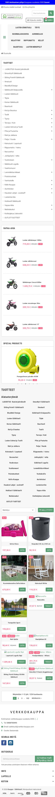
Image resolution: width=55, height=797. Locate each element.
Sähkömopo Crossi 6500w (32, 282)
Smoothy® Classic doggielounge (41, 672)
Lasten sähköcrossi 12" (31, 324)
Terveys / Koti (41, 435)
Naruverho (41, 600)
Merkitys (6, 510)
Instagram (10, 742)
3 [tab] (25, 384)
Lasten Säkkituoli (13, 418)
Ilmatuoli (41, 407)
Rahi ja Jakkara (14, 446)
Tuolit (41, 429)
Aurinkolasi (41, 479)
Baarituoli (41, 424)
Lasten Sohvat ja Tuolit (13, 441)
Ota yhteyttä (29, 7)
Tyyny (14, 435)
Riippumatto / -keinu (41, 452)
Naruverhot (13, 457)
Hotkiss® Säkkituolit (14, 490)
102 (27, 698)
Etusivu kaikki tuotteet (12, 7)
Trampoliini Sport (14, 623)
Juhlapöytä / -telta (41, 457)
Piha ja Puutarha (41, 441)
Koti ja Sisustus (14, 429)
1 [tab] (18, 384)
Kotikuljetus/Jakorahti (41, 496)
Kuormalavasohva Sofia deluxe (14, 583)
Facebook (3, 742)
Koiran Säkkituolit (14, 424)
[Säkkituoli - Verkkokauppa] (11, 16)
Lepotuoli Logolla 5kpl (14, 656)
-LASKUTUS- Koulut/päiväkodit (14, 402)
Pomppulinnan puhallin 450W (27, 376)
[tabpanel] (27, 365)
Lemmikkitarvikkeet (41, 468)
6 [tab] (37, 384)
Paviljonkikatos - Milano (41, 656)
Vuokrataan (13, 463)
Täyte (41, 418)
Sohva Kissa (14, 544)
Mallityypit (46, 510)
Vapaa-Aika (41, 490)
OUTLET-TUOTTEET (13, 501)
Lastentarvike (41, 485)
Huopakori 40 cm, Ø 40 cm (41, 544)
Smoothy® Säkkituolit (41, 402)
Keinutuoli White (41, 583)
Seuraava (37, 698)
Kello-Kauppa (14, 479)
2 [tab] (21, 384)
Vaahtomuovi (14, 468)
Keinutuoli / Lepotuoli (13, 452)
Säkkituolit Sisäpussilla (41, 413)
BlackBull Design (13, 413)
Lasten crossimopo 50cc (31, 303)
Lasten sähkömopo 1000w (32, 240)
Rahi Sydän (14, 639)
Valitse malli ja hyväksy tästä (44, 759)
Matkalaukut (14, 496)
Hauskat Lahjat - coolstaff (14, 485)
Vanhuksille (41, 474)
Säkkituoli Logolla (41, 463)
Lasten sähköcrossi (29, 261)
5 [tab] (33, 384)
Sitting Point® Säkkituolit (14, 407)
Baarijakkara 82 (41, 639)
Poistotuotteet (13, 474)
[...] (36, 719)
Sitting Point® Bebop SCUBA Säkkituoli (14, 676)
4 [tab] (29, 384)
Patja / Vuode (41, 446)
